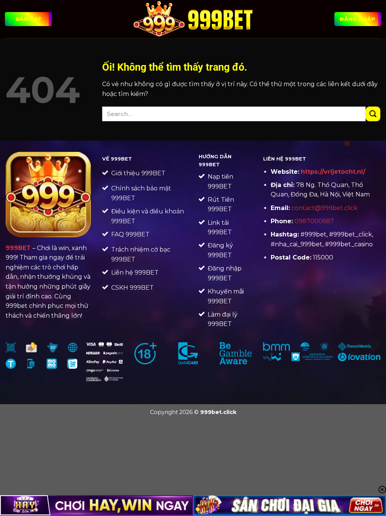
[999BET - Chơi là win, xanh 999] (193, 19)
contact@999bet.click (324, 208)
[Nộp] (373, 114)
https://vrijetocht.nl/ (333, 171)
